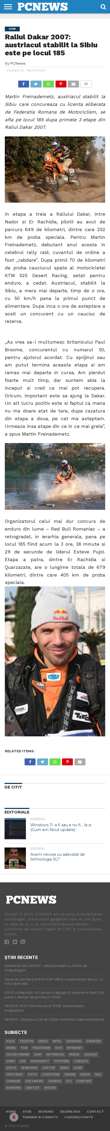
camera (54, 1081)
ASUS (10, 1041)
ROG (58, 1048)
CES (23, 1061)
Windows (29, 1068)
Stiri (27, 1111)
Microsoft (40, 1061)
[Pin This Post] (60, 82)
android (94, 1041)
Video (43, 1041)
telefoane (41, 1048)
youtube (61, 1061)
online (69, 1074)
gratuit (33, 1088)
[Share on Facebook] (23, 82)
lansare (13, 1081)
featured (14, 1074)
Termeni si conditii (40, 1117)
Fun (24, 1048)
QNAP (64, 1068)
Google (90, 1054)
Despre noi (70, 1111)
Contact (95, 1111)
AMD (37, 1054)
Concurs (83, 1081)
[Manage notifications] (14, 1117)
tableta (81, 1061)
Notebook (55, 1054)
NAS (98, 1074)
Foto (32, 1074)
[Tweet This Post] (36, 82)
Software (34, 1081)
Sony (10, 1061)
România (13, 1088)
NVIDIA (74, 1054)
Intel (57, 1041)
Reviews (45, 1111)
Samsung (73, 1041)
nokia (85, 1074)
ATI (68, 1081)
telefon (26, 1041)
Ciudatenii (50, 1074)
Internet (74, 1048)
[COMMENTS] (86, 82)
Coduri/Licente (78, 1117)
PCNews (18, 63)
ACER (78, 1068)
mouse (50, 1088)
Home (11, 1111)
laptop (48, 1068)
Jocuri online (17, 1054)
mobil (11, 1048)
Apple (11, 1068)
